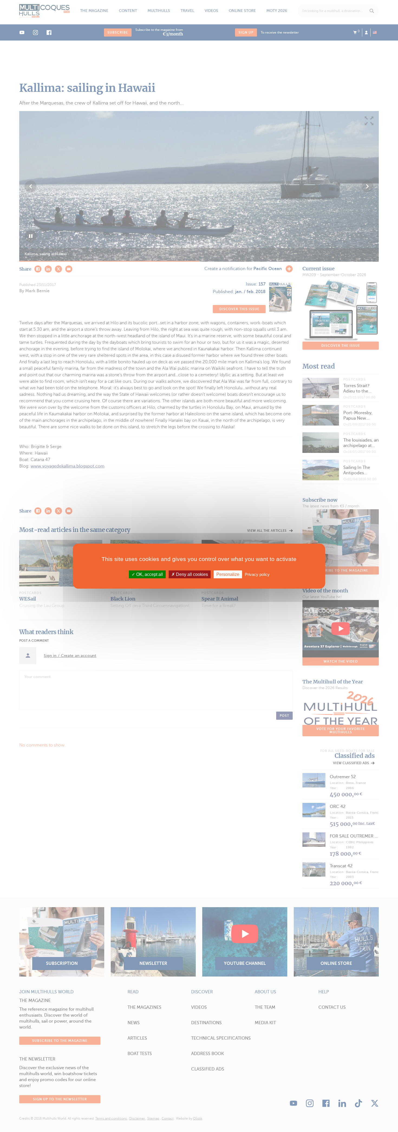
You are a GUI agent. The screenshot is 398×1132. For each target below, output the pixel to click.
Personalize (227, 574)
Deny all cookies (191, 574)
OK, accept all (149, 574)
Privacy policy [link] (257, 574)
